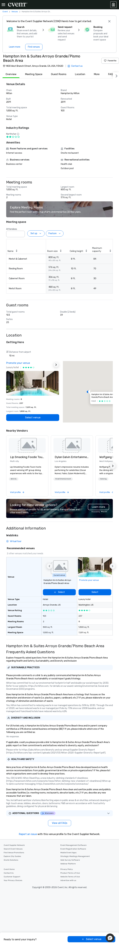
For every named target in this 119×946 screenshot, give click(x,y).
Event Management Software (73, 845)
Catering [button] (103, 479)
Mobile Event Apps (68, 852)
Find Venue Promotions (14, 852)
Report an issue (28, 834)
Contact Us (9, 873)
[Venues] (113, 4)
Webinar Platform (68, 864)
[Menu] (3, 5)
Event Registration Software (73, 849)
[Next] (116, 75)
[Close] (109, 21)
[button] (21, 233)
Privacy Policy (66, 869)
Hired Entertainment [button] (63, 479)
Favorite (112, 60)
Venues (14, 12)
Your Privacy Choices (13, 880)
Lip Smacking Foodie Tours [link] (27, 457)
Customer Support (12, 877)
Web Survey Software (70, 860)
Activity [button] (14, 479)
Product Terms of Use (70, 873)
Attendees (11, 229)
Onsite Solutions (11, 860)
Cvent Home (9, 869)
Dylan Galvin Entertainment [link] (72, 457)
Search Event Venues (13, 849)
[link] (27, 445)
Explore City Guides (12, 856)
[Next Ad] (56, 364)
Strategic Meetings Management (75, 856)
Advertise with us (68, 880)
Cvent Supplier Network (14, 845)
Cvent (5, 12)
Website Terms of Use (70, 877)
